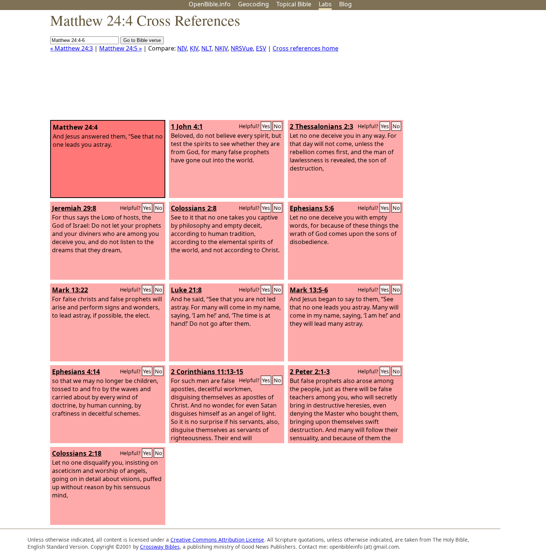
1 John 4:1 (187, 126)
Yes (266, 126)
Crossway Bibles (160, 546)
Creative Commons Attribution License (217, 539)
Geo (253, 4)
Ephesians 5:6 (312, 208)
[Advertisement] (471, 68)
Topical (293, 4)
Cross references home (305, 48)
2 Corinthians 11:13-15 (207, 371)
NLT (206, 48)
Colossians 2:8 (194, 208)
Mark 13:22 (70, 289)
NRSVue (242, 48)
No (277, 126)
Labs (325, 4)
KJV (194, 48)
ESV (261, 48)
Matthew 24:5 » (120, 48)
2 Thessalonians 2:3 (321, 126)
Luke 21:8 (186, 289)
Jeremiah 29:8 (74, 208)
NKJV (221, 48)
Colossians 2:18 (76, 453)
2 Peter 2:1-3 (310, 371)
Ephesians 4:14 (76, 371)
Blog (345, 4)
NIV (182, 48)
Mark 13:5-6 (309, 289)
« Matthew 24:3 (71, 48)
